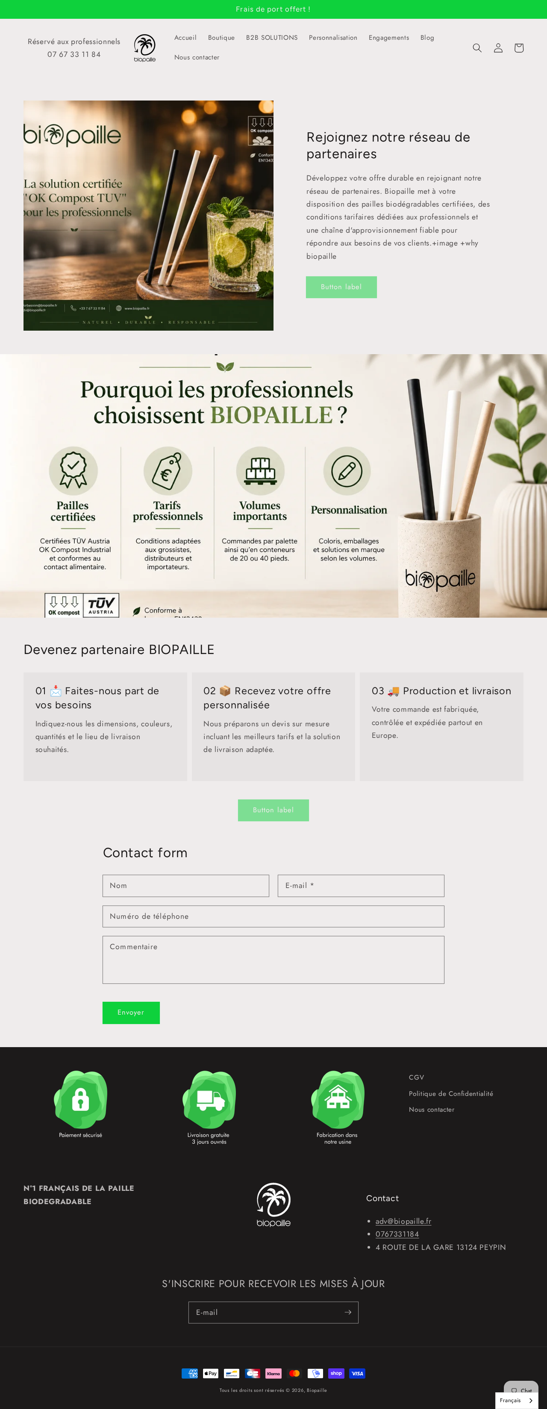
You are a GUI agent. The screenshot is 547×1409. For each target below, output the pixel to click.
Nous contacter (431, 1109)
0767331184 (397, 1234)
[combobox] (516, 1400)
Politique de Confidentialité (451, 1093)
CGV (416, 1077)
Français (510, 1400)
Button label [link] (341, 286)
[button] (477, 48)
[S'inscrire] (348, 1312)
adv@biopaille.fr (404, 1221)
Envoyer (131, 1012)
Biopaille (317, 1390)
